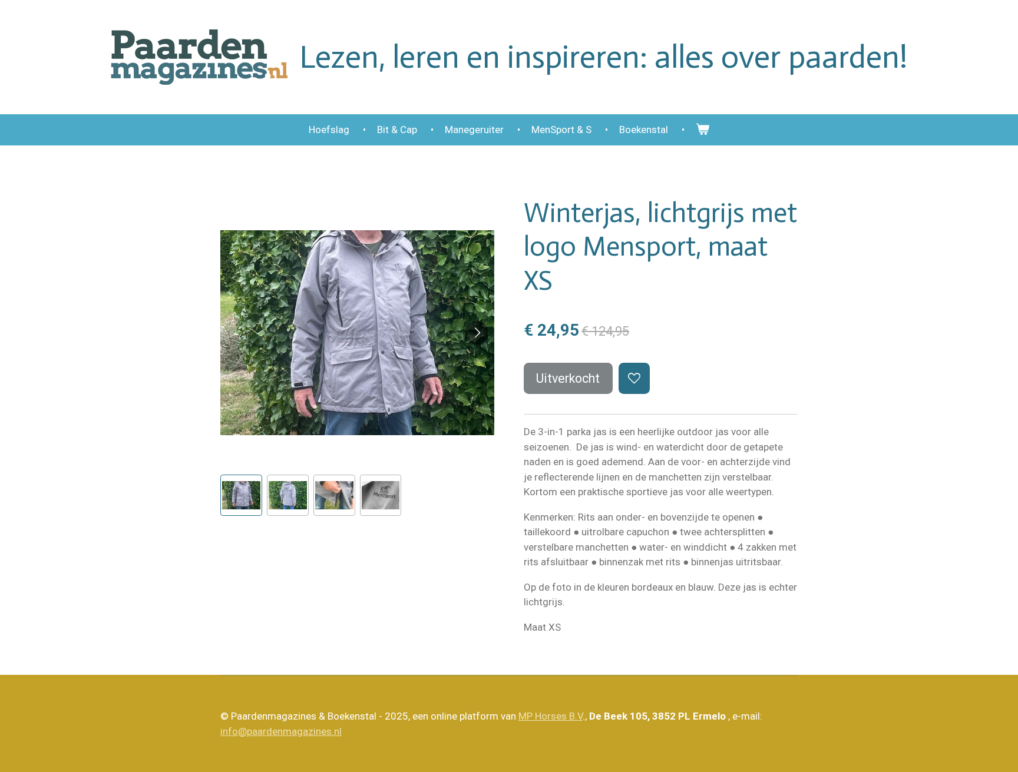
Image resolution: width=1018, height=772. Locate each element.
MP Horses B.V (550, 716)
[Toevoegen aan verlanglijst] (634, 378)
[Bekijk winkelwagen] (703, 130)
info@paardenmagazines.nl (281, 731)
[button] (241, 495)
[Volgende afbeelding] (476, 332)
